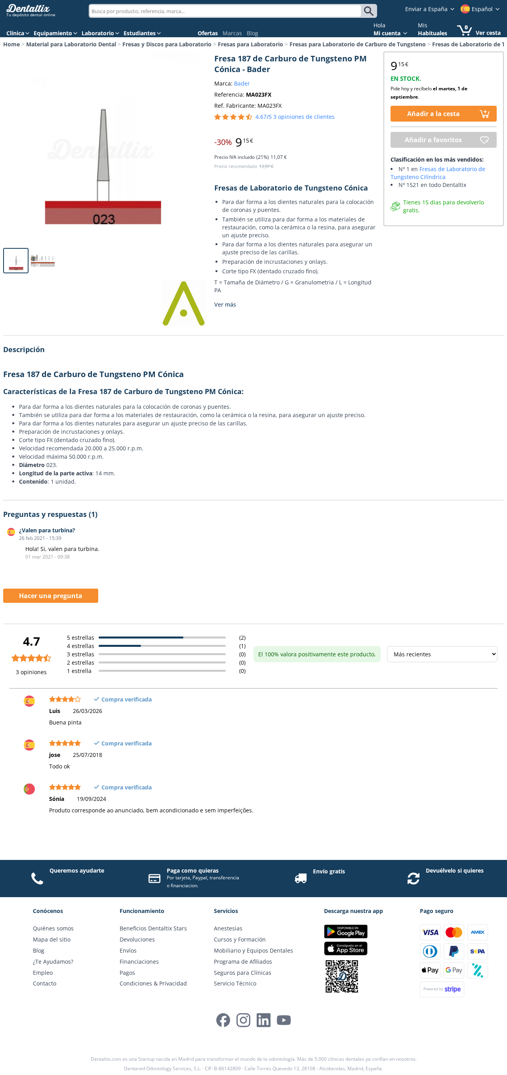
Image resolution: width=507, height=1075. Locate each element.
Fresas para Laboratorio (250, 44)
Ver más (225, 304)
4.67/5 (295, 116)
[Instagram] (243, 1020)
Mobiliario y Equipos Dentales (253, 950)
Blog (252, 33)
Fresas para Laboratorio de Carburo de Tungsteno (358, 44)
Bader (242, 83)
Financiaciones (139, 961)
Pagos (127, 972)
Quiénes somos (53, 928)
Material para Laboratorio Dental (71, 44)
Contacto (44, 983)
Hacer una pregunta (50, 595)
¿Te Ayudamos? (53, 961)
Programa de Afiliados (243, 961)
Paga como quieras (193, 870)
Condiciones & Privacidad (153, 983)
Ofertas (208, 33)
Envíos (128, 950)
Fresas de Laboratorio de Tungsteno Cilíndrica (438, 173)
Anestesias (228, 928)
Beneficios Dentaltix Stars (153, 928)
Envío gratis (329, 871)
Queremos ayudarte (77, 870)
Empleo (43, 972)
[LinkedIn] (264, 1020)
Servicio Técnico (235, 983)
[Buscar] (370, 11)
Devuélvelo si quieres (455, 870)
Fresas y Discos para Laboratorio (167, 44)
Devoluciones (137, 939)
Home (11, 44)
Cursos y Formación (240, 939)
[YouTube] (284, 1020)
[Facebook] (223, 1020)
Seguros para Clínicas (242, 972)
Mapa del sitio (52, 939)
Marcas (232, 33)
